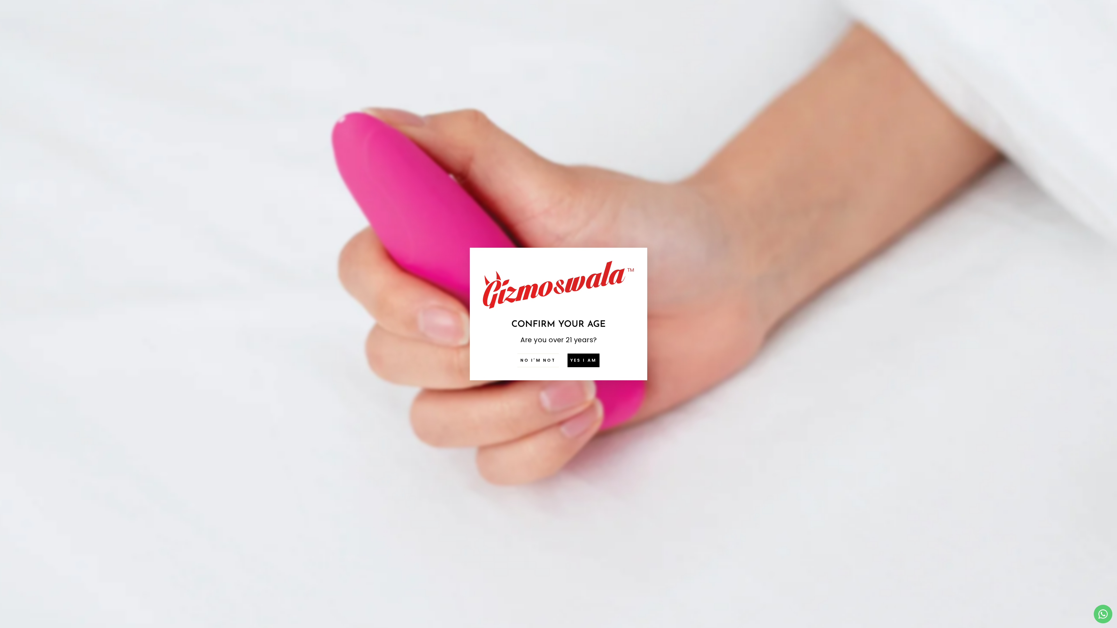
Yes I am (583, 360)
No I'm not (538, 360)
